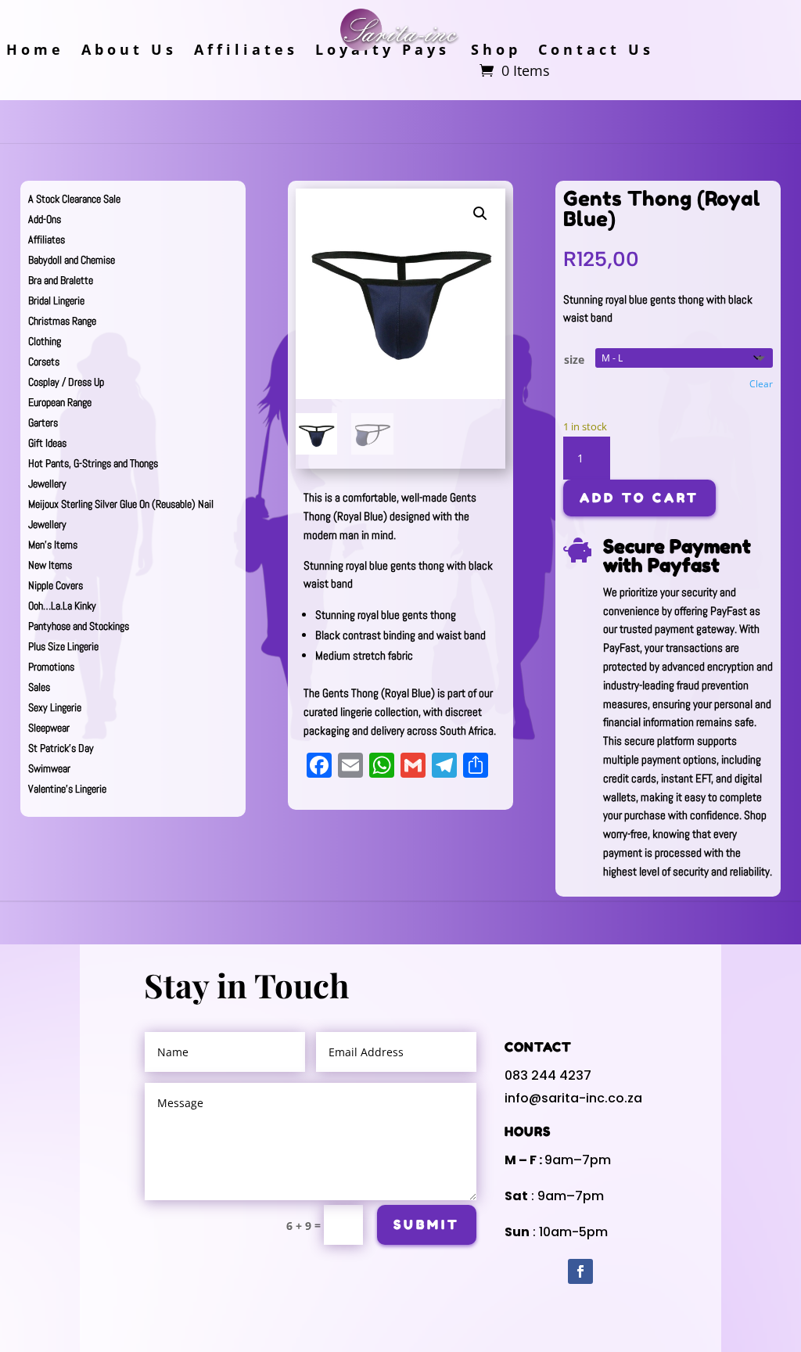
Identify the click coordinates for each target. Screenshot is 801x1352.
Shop (496, 51)
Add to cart (639, 497)
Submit (426, 1224)
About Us (129, 51)
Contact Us (596, 51)
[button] (480, 214)
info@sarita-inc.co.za (573, 1098)
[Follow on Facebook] (580, 1271)
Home (35, 51)
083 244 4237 (548, 1075)
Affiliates (246, 51)
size (574, 359)
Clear (761, 384)
